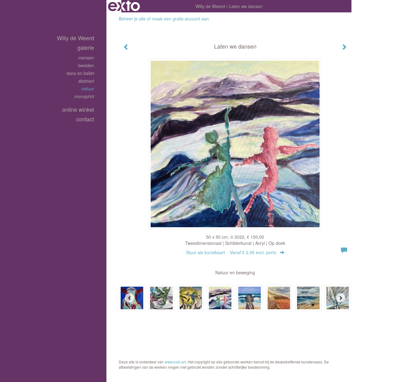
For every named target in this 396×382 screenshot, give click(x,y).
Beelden (86, 65)
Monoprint (84, 96)
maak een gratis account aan (180, 18)
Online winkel (78, 109)
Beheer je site (132, 18)
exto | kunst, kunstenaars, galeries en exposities (123, 6)
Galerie (85, 47)
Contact (85, 119)
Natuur (87, 88)
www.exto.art (175, 361)
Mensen (86, 57)
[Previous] (129, 297)
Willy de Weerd (210, 6)
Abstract (86, 81)
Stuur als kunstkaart (231, 252)
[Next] (340, 297)
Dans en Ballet (80, 73)
